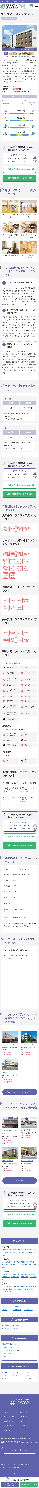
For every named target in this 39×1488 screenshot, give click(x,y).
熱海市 (4, 1286)
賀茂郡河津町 (22, 1289)
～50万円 (27, 1325)
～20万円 (27, 1306)
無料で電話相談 (11, 1484)
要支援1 (4, 1372)
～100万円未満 (6, 1328)
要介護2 (4, 1375)
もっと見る (19, 1180)
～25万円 (4, 1310)
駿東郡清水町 (6, 1277)
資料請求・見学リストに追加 (19, 169)
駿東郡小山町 (24, 1277)
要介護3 (15, 1375)
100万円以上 (17, 1328)
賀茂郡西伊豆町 (12, 1289)
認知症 (15, 1378)
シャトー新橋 (25, 1130)
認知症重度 (27, 1378)
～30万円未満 (17, 1310)
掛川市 (19, 1264)
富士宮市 (20, 1274)
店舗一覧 (7, 1430)
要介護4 (26, 1375)
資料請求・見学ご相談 (30, 1484)
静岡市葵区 (10, 1250)
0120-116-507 (19, 158)
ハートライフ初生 (8, 1045)
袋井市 (13, 1264)
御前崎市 (24, 1264)
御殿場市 (27, 1274)
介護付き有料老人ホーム (9, 1344)
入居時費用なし (6, 1325)
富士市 (15, 1274)
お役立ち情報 (8, 1421)
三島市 (9, 1274)
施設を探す (23, 1412)
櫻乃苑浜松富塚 (7, 1161)
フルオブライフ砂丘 (27, 1045)
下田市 (28, 1286)
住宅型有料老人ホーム (8, 1347)
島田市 (12, 1252)
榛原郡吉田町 (26, 1252)
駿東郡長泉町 (15, 1277)
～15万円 (16, 1306)
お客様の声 (23, 1416)
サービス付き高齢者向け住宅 (10, 1350)
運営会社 (3, 1464)
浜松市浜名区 (21, 1262)
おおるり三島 (6, 1072)
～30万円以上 (28, 1310)
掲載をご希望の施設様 (23, 1464)
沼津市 (4, 1274)
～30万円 (16, 1325)
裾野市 (33, 1274)
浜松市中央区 (11, 1262)
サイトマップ (11, 1464)
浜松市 (4, 1262)
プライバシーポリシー (13, 1467)
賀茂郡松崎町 (31, 1289)
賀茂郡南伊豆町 (6, 1292)
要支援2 (15, 1372)
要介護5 (4, 1378)
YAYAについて (9, 1412)
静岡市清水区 (28, 1250)
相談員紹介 (23, 1426)
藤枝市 (7, 1252)
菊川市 (30, 1264)
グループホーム (6, 1353)
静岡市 (4, 1250)
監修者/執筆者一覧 (26, 1421)
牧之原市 (18, 1252)
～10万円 (4, 1306)
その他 (4, 1356)
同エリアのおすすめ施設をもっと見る (20, 1092)
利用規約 (3, 1467)
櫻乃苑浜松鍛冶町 (27, 1161)
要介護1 (26, 1372)
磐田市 (8, 1264)
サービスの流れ (9, 1416)
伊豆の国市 (10, 1286)
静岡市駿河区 (19, 1250)
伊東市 (23, 1286)
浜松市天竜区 (30, 1262)
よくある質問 (8, 1426)
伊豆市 (17, 1286)
